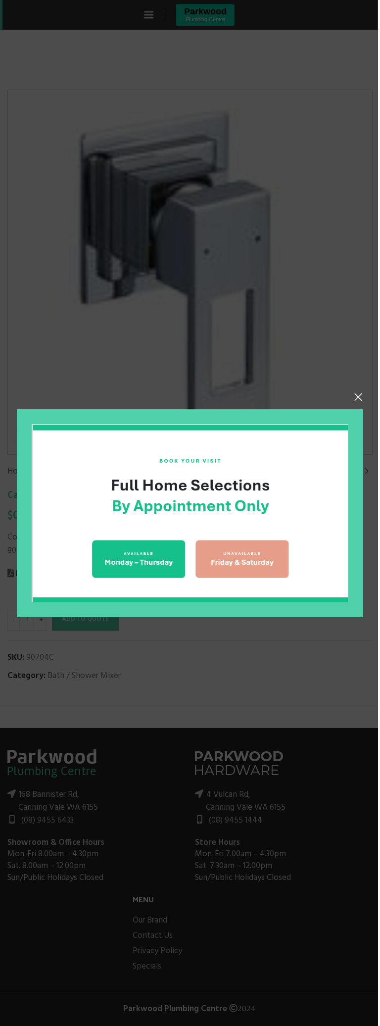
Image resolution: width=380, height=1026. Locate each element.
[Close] (358, 397)
